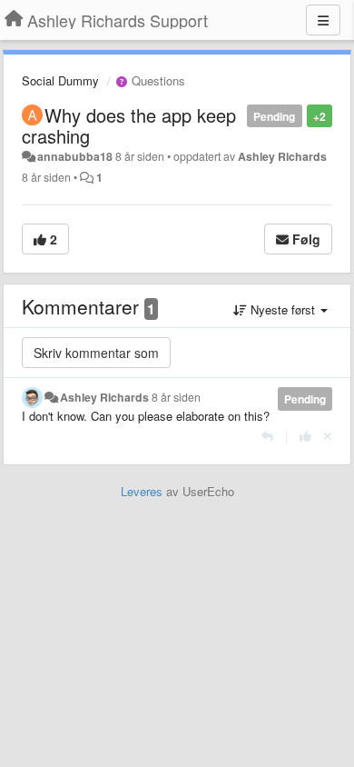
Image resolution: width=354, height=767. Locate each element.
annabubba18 (75, 156)
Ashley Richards (282, 156)
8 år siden (176, 397)
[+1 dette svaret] (305, 435)
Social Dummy (60, 80)
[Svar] (267, 435)
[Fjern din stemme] (327, 435)
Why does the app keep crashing (129, 125)
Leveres (141, 491)
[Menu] (323, 20)
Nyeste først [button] (283, 309)
